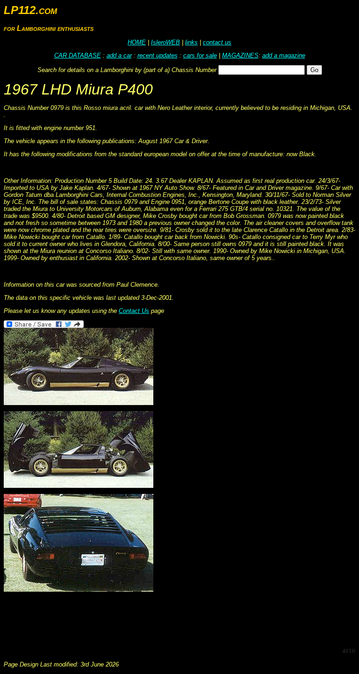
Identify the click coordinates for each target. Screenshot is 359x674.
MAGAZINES (240, 55)
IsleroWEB (165, 42)
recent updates (157, 55)
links (191, 42)
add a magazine (283, 55)
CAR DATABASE (77, 55)
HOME (137, 42)
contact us (217, 42)
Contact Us (134, 310)
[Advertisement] (174, 619)
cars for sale (200, 55)
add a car (119, 55)
